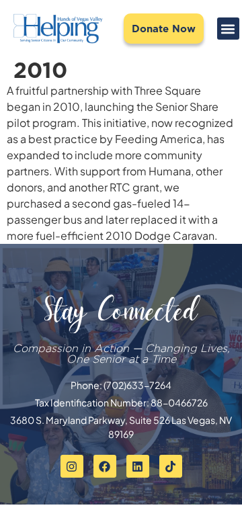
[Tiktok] (170, 466)
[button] (228, 28)
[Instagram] (72, 466)
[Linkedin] (137, 466)
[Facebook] (104, 466)
